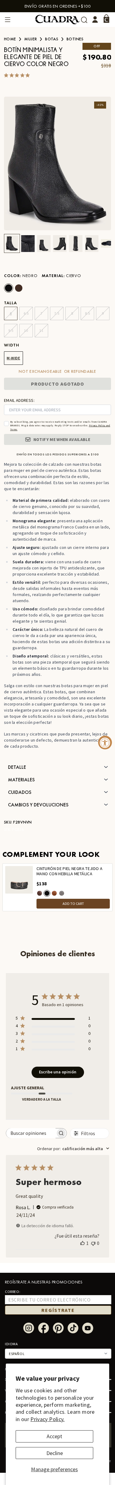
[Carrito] (106, 18)
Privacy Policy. (47, 1419)
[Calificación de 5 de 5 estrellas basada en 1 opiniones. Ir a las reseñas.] (18, 75)
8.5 (87, 313)
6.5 (26, 313)
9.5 (10, 330)
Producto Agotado (57, 384)
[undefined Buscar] (84, 20)
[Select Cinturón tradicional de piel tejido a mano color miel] (54, 893)
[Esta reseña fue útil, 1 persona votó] (82, 1243)
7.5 (56, 313)
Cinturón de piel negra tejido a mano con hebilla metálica (69, 871)
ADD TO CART (73, 903)
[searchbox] (31, 1133)
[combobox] (73, 1148)
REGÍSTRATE (58, 1310)
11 (41, 330)
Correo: (12, 1291)
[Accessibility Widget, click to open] (105, 743)
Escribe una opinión (57, 1072)
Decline (54, 1453)
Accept (54, 1436)
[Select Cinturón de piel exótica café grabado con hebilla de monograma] (39, 893)
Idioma (11, 1344)
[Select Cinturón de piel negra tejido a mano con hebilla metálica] (47, 893)
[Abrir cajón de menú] (7, 19)
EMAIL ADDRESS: (19, 400)
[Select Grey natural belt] (62, 893)
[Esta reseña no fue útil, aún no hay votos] (93, 1243)
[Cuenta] (95, 19)
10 (26, 330)
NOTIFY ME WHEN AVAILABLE (61, 439)
